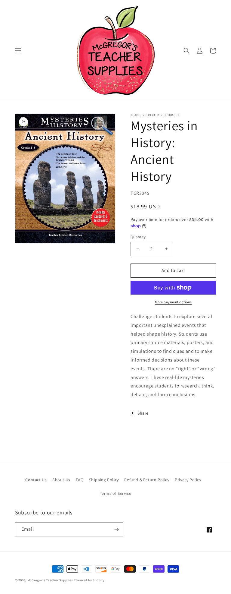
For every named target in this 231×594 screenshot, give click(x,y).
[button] (18, 50)
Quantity (138, 236)
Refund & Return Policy (146, 479)
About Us (61, 479)
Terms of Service (115, 493)
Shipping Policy (104, 479)
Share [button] (143, 413)
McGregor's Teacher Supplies (50, 580)
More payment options (173, 302)
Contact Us (36, 479)
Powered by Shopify (89, 580)
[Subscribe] (116, 529)
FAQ (79, 479)
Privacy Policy (188, 479)
